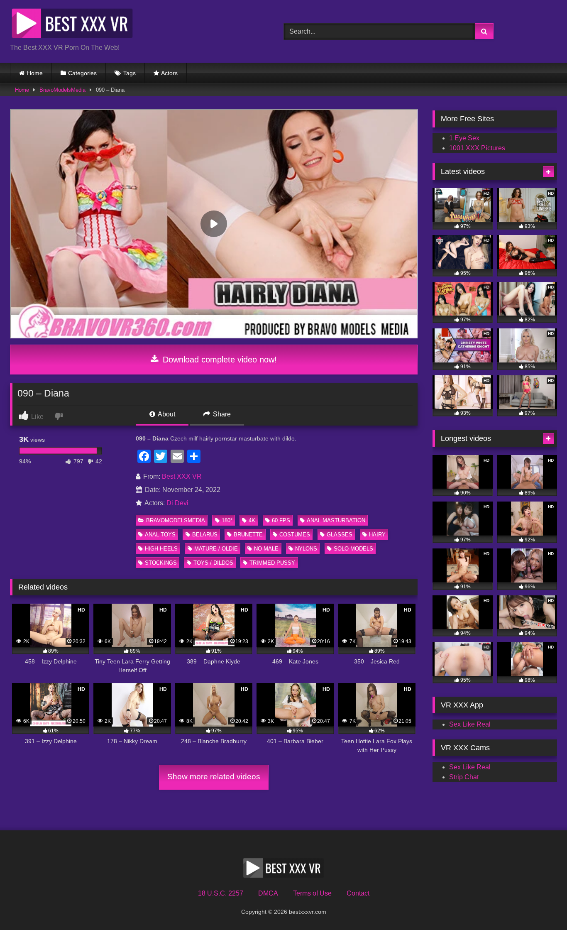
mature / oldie (216, 549)
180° (227, 520)
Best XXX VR (182, 476)
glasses (339, 534)
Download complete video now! (218, 359)
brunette (248, 534)
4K (252, 520)
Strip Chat (464, 777)
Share (221, 414)
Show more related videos (213, 776)
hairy (377, 534)
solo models (353, 549)
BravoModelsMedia (62, 90)
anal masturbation (336, 520)
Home (35, 73)
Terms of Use (312, 893)
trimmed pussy (272, 563)
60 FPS (281, 520)
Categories (82, 73)
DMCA (268, 893)
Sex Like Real (470, 724)
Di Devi (177, 503)
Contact (358, 893)
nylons (306, 549)
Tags (129, 73)
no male (266, 549)
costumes (294, 534)
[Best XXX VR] (72, 25)
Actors (169, 73)
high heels (161, 549)
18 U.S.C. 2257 (220, 893)
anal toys (160, 534)
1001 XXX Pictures (477, 148)
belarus (205, 534)
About (165, 414)
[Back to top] (541, 905)
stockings (161, 563)
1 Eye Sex (464, 138)
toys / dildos (213, 563)
